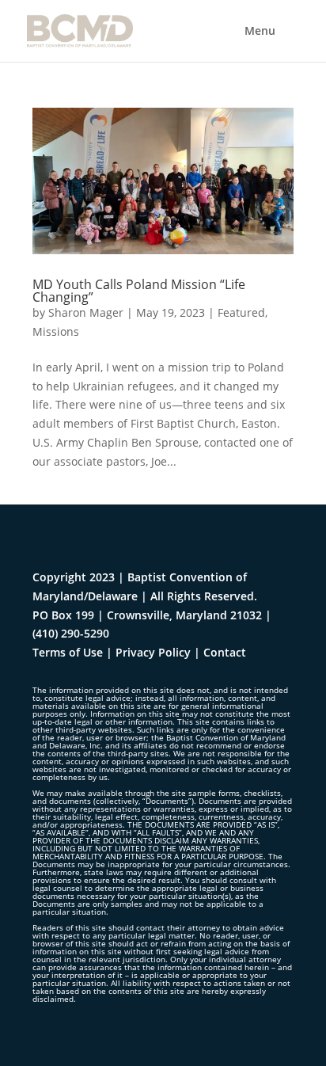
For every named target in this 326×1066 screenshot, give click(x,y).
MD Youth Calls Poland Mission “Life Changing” (138, 291)
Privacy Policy (153, 652)
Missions (55, 331)
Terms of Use (67, 652)
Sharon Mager (85, 312)
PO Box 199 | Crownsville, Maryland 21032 (147, 614)
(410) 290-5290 (70, 633)
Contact (224, 652)
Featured (241, 312)
